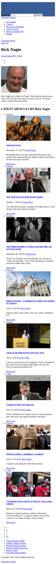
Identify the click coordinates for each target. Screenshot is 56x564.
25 (7, 536)
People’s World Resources (17, 548)
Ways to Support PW (15, 31)
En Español (11, 22)
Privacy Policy (12, 550)
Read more (10, 164)
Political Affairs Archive (16, 543)
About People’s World (15, 541)
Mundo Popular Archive (16, 546)
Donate (9, 34)
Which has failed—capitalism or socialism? (25, 454)
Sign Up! (5, 43)
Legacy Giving (12, 29)
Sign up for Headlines (15, 27)
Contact (9, 24)
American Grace (13, 145)
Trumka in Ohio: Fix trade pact (20, 405)
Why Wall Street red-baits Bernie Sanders (24, 197)
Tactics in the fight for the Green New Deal (25, 353)
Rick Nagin (31, 150)
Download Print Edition (16, 553)
